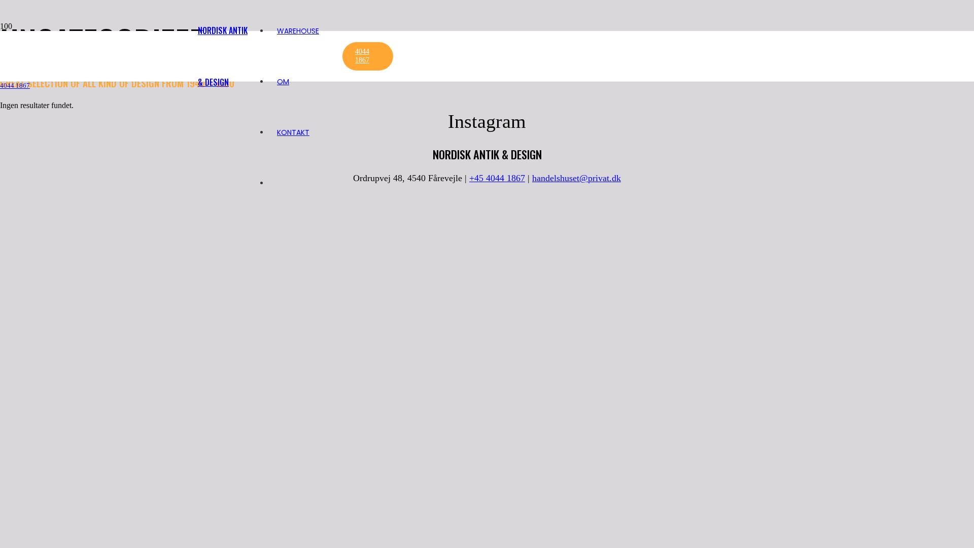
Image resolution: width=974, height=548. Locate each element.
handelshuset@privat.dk (576, 178)
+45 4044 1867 (497, 178)
